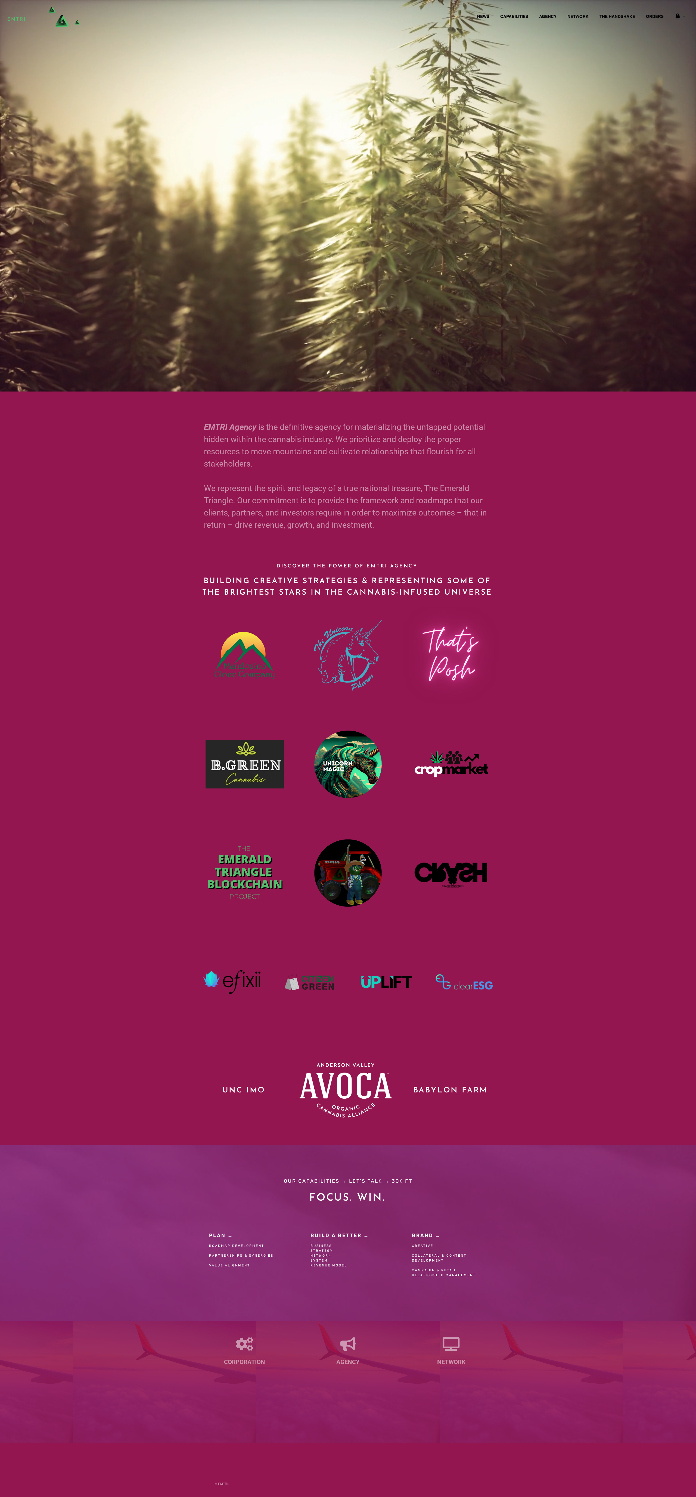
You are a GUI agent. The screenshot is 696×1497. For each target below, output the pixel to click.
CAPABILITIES (514, 16)
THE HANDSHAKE (617, 16)
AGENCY (548, 16)
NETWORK (578, 16)
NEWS (483, 16)
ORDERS (655, 16)
